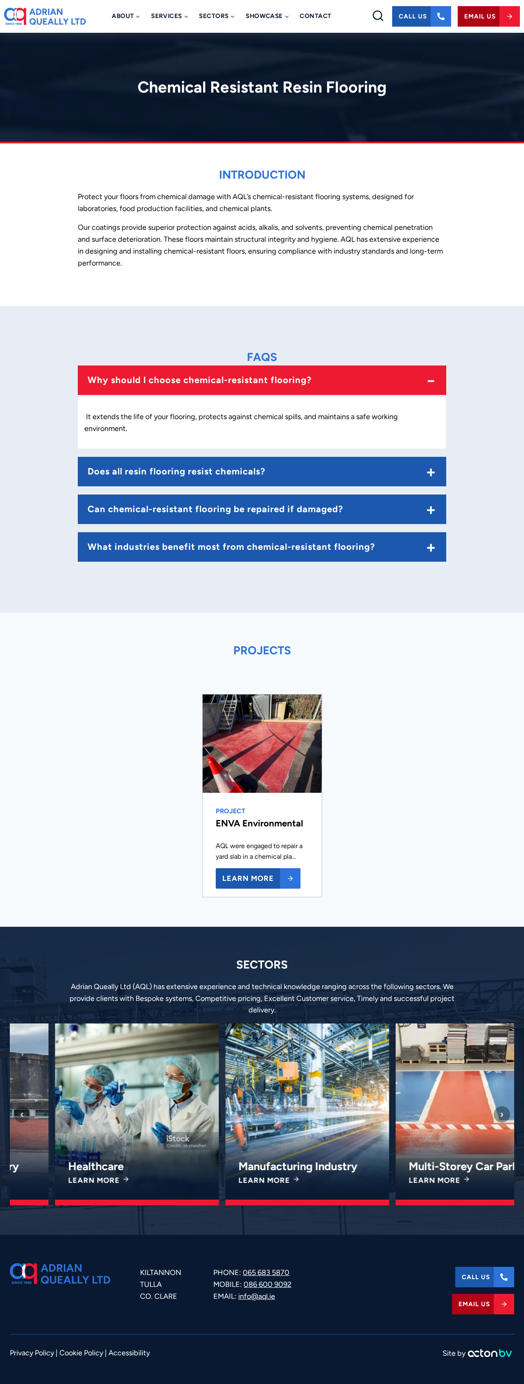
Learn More (50, 1180)
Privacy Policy (32, 1352)
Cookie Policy (81, 1352)
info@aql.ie (256, 1296)
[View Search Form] (378, 17)
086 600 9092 (267, 1284)
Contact (315, 16)
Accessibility (129, 1352)
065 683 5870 (266, 1272)
